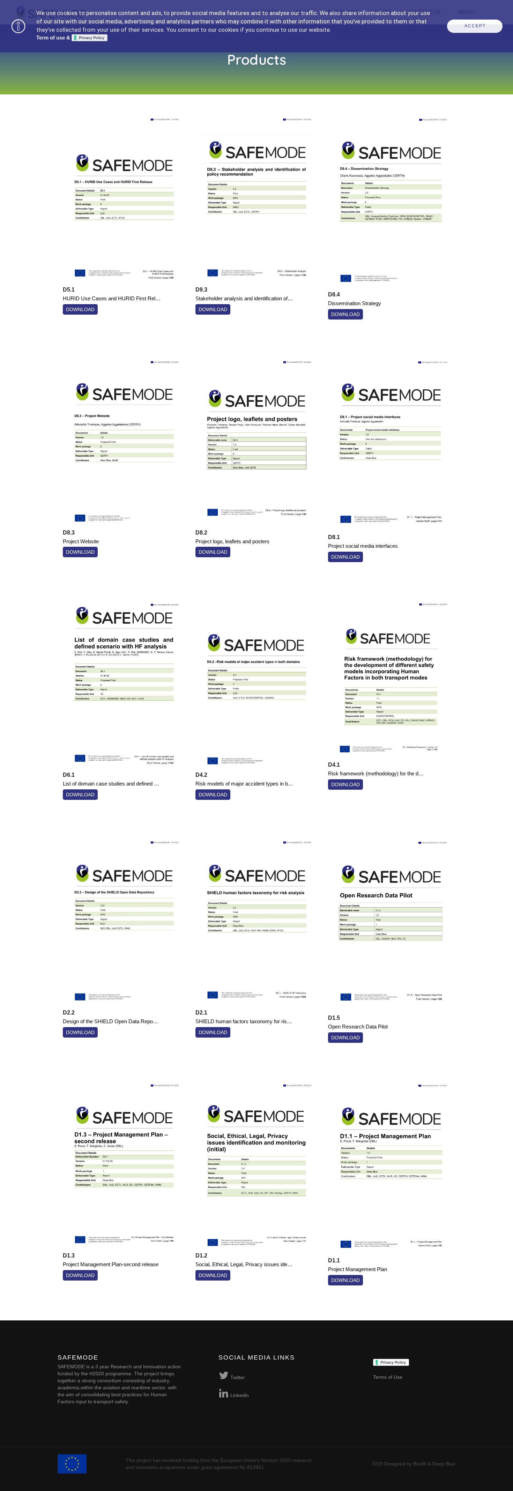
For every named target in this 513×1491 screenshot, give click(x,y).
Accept (475, 25)
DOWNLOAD (80, 309)
